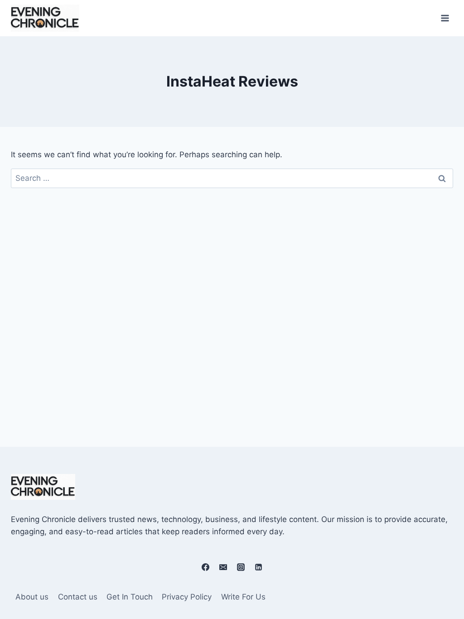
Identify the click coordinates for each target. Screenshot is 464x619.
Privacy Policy (187, 596)
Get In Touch (129, 596)
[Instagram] (241, 567)
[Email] (223, 567)
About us (31, 596)
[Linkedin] (258, 567)
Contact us (77, 596)
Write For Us (243, 596)
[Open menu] (444, 18)
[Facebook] (205, 567)
